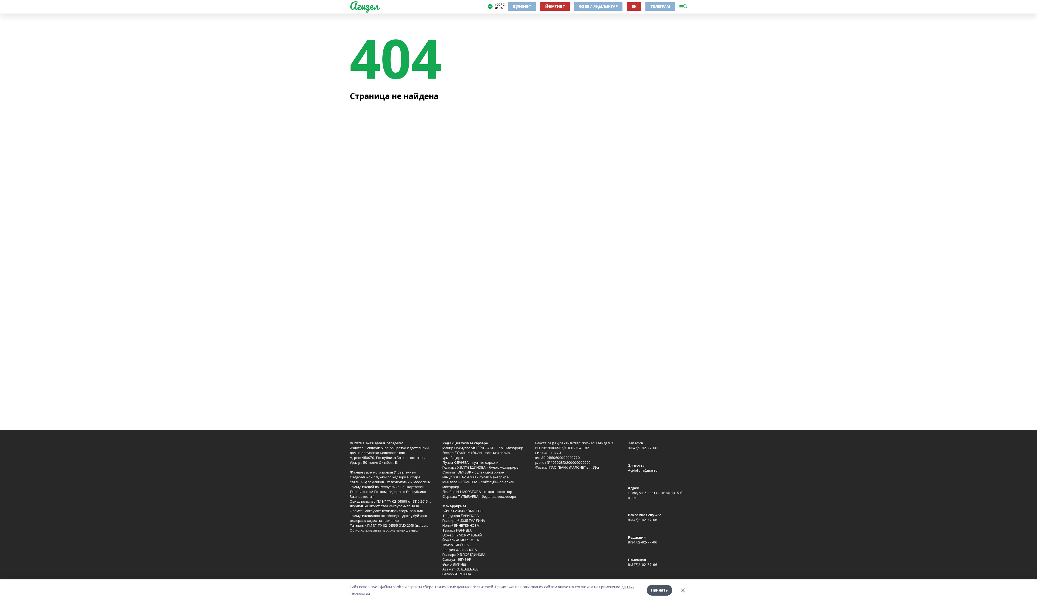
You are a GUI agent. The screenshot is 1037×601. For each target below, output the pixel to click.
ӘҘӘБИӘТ (522, 6)
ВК (634, 6)
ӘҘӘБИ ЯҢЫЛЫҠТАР (598, 6)
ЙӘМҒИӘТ (555, 6)
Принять (659, 590)
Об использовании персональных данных (384, 530)
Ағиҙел (364, 5)
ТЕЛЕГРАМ (660, 6)
